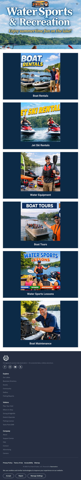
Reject (21, 476)
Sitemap (37, 463)
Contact (6, 446)
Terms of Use (18, 463)
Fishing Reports (8, 396)
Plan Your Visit (8, 406)
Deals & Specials (9, 417)
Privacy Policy (7, 463)
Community (7, 389)
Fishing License (8, 421)
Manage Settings (37, 476)
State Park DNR (8, 425)
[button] (77, 4)
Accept (8, 476)
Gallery (5, 392)
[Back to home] (40, 4)
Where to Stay (8, 410)
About (5, 435)
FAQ (4, 442)
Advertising (7, 449)
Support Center (8, 438)
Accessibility (28, 463)
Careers (6, 453)
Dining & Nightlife (9, 413)
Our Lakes (6, 377)
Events (5, 385)
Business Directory (9, 381)
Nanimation (54, 466)
